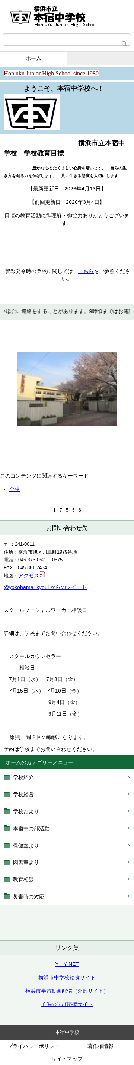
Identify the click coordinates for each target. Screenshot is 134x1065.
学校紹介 (23, 777)
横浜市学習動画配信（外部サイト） (67, 991)
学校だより (26, 811)
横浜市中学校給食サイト (67, 977)
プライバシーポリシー (33, 1046)
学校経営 (23, 794)
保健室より (26, 846)
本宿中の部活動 (31, 828)
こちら (86, 271)
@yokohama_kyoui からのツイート (45, 587)
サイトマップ (67, 1059)
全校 (14, 489)
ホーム (33, 58)
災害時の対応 (28, 896)
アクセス (28, 576)
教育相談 (23, 879)
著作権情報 (100, 1046)
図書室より (26, 862)
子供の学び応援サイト (67, 1004)
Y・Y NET (67, 964)
